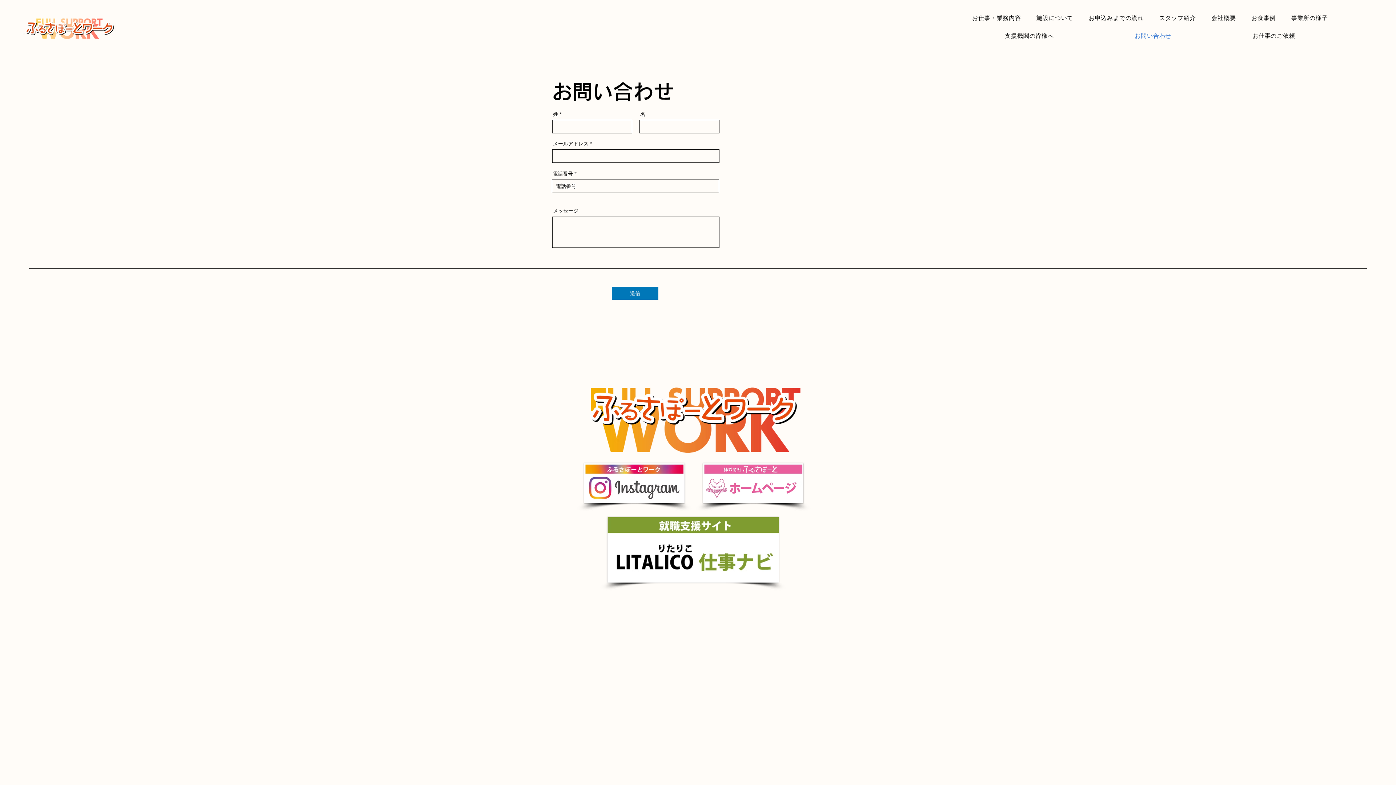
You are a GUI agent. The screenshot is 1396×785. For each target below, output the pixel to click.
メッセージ (565, 210)
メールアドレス (571, 143)
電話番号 (563, 173)
